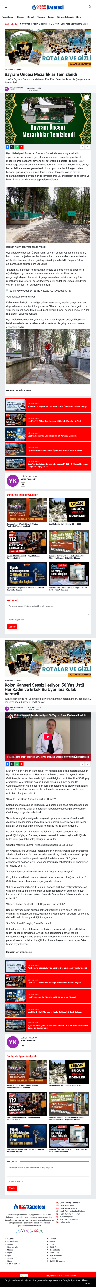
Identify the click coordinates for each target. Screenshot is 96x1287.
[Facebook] (18, 1231)
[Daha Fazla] (21, 147)
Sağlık (51, 17)
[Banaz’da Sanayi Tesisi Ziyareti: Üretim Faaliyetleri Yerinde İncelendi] (27, 510)
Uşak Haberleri (56, 1255)
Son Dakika (54, 1253)
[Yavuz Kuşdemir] (13, 480)
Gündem (10, 1244)
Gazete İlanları (13, 1241)
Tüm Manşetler (66, 1217)
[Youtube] (36, 1231)
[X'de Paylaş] (12, 147)
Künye (9, 1261)
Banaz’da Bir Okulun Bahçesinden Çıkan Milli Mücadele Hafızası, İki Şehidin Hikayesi (66, 557)
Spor (78, 17)
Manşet (20, 17)
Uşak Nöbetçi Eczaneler (70, 1203)
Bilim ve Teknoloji (65, 17)
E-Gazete (10, 1239)
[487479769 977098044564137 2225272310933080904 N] (38, 290)
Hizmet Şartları (13, 1264)
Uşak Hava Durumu (68, 1205)
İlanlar (52, 1244)
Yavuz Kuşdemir (28, 479)
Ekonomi (41, 17)
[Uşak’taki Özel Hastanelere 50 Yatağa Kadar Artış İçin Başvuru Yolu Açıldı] (69, 574)
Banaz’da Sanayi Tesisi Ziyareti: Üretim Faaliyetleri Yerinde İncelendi (22, 525)
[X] (22, 1231)
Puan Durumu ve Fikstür (70, 1214)
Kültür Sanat (55, 1247)
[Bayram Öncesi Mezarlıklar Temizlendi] (48, 118)
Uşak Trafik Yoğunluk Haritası (72, 1211)
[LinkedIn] (32, 1231)
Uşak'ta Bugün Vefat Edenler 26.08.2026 (65, 524)
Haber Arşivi (65, 1222)
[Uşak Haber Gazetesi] (47, 6)
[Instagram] (27, 1231)
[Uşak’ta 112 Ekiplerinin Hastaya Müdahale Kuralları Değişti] (27, 542)
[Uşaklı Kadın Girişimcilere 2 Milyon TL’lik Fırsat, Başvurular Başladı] (27, 574)
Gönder (12, 626)
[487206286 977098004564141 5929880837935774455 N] (48, 356)
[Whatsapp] (41, 1231)
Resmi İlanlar (8, 17)
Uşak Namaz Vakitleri (69, 1208)
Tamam (87, 1284)
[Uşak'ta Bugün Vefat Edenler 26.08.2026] (69, 510)
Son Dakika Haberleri (69, 1219)
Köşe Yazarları (13, 1247)
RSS (25, 1276)
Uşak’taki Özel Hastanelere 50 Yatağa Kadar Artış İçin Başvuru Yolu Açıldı (54, 24)
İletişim (53, 1258)
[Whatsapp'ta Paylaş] (16, 147)
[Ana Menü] (6, 6)
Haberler (9, 70)
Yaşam (10, 1258)
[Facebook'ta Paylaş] (7, 147)
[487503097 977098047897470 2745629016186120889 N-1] (48, 214)
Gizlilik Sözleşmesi (57, 1261)
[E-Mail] (23, 484)
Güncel (30, 17)
